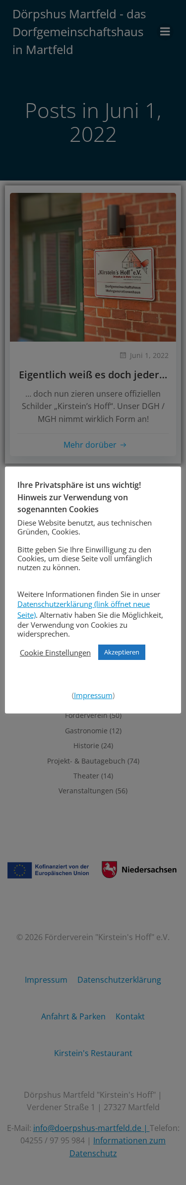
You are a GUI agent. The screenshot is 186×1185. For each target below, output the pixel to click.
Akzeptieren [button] (121, 652)
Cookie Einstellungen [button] (55, 652)
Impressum (93, 695)
